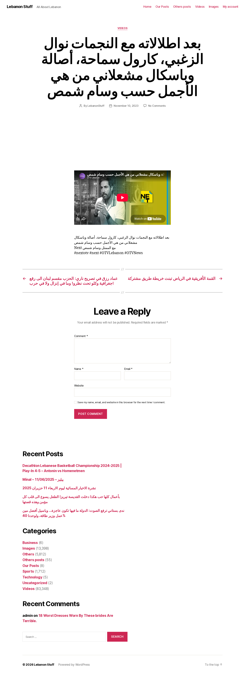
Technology (32, 577)
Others (28, 554)
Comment (81, 336)
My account (230, 6)
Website (79, 385)
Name (78, 369)
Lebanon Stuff (19, 7)
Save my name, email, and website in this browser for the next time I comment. (121, 402)
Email (128, 369)
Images (214, 6)
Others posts (182, 6)
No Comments (157, 105)
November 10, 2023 (126, 105)
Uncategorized (34, 583)
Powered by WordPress (74, 664)
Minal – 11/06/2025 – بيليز (43, 479)
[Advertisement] (48, 145)
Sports (28, 571)
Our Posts (162, 6)
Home (147, 6)
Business (30, 543)
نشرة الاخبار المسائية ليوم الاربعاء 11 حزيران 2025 (59, 488)
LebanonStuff (96, 105)
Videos (200, 6)
